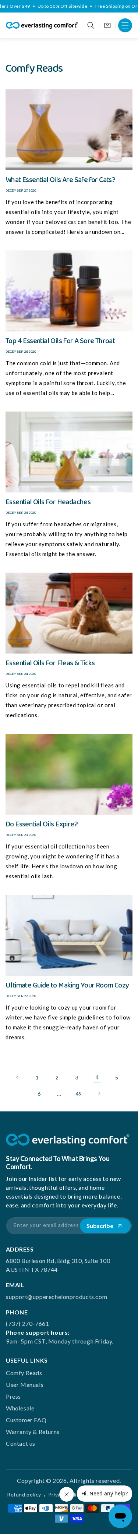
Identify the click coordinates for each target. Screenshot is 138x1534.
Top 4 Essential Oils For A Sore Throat (60, 341)
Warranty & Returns (33, 1431)
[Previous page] (18, 1077)
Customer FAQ (26, 1419)
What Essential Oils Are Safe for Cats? (60, 180)
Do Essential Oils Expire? (42, 824)
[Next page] (99, 1093)
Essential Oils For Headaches (48, 502)
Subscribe (99, 1225)
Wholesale (20, 1408)
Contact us (20, 1443)
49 (79, 1093)
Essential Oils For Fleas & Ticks (50, 663)
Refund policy (24, 1494)
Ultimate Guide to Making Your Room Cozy (67, 985)
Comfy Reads (24, 1372)
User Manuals (24, 1384)
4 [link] (97, 1077)
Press (13, 1396)
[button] (125, 25)
